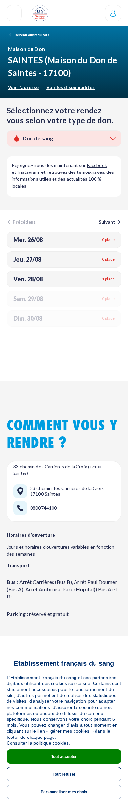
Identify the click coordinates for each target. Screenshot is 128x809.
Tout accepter (64, 756)
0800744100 (43, 508)
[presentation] (109, 221)
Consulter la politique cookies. (38, 743)
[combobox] (64, 138)
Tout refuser (64, 774)
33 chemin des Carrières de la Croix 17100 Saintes (67, 491)
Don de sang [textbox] (38, 138)
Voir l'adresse (23, 87)
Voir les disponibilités (70, 87)
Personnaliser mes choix (64, 792)
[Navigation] (14, 13)
